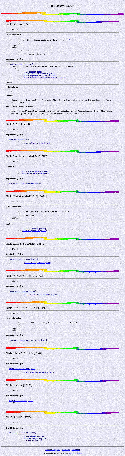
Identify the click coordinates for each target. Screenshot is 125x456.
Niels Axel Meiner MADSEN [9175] (39, 372)
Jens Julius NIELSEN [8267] (37, 143)
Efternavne (66, 450)
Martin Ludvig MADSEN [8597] (37, 263)
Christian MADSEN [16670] (34, 229)
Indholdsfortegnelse (52, 450)
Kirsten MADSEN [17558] (35, 438)
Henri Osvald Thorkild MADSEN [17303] (42, 295)
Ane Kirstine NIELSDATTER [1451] (39, 74)
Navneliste (76, 450)
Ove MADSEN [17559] (33, 440)
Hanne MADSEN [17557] (34, 436)
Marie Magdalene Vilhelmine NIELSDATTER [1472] (46, 77)
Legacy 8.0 (71, 453)
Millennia (79, 453)
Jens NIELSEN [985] (33, 72)
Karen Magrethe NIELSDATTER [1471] (40, 76)
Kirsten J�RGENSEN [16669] (34, 231)
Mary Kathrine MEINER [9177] (35, 173)
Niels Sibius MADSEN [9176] (35, 171)
